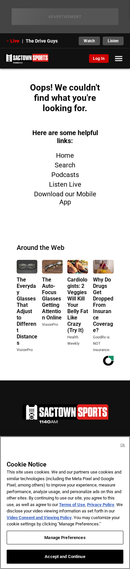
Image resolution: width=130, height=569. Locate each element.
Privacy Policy (100, 504)
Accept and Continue (65, 556)
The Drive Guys (42, 41)
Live (14, 41)
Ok (122, 445)
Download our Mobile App (65, 198)
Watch (89, 41)
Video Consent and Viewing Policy (39, 517)
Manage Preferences (64, 537)
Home (65, 155)
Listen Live (65, 184)
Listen (113, 41)
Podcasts (65, 175)
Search (65, 165)
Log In (99, 58)
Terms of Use (72, 504)
